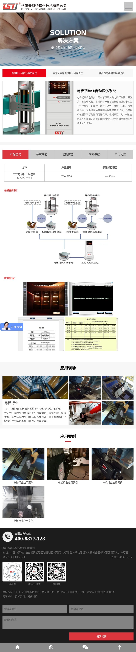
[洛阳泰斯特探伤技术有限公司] (34, 6)
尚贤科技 (32, 596)
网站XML (7, 596)
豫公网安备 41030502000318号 (98, 592)
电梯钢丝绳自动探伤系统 (24, 73)
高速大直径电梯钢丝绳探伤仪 (68, 73)
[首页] (17, 647)
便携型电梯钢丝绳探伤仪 (111, 73)
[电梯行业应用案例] (23, 464)
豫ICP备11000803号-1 (68, 592)
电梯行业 (80, 47)
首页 (70, 47)
